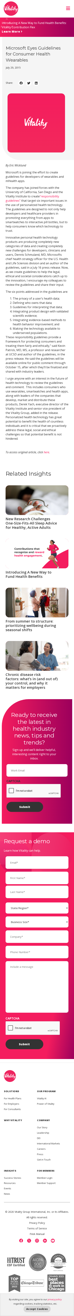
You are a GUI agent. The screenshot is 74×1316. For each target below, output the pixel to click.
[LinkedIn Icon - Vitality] (45, 1241)
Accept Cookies (37, 1309)
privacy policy (55, 1299)
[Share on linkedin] (36, 83)
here (46, 452)
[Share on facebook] (21, 83)
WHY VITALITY (13, 1120)
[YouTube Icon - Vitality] (53, 1241)
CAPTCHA (13, 781)
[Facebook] (21, 1241)
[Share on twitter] (29, 83)
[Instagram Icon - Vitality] (37, 1241)
